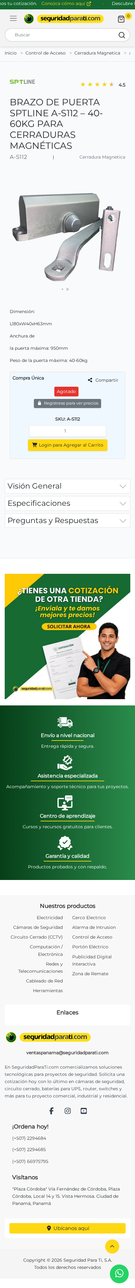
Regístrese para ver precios (70, 403)
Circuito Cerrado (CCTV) (37, 937)
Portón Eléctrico (90, 947)
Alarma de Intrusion (94, 927)
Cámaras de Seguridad (38, 927)
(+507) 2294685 (29, 1149)
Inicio (11, 53)
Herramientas (48, 990)
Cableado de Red (44, 981)
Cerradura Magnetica (97, 53)
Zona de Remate (90, 973)
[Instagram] (67, 1111)
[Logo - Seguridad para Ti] (64, 19)
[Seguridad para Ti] (67, 1037)
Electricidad (50, 917)
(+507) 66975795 (30, 1161)
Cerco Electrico (89, 917)
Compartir (106, 380)
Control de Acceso (45, 53)
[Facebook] (51, 1111)
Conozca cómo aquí (63, 3)
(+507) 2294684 (29, 1138)
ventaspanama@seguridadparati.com (67, 1052)
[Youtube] (83, 1111)
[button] (112, 1246)
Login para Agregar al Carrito (70, 445)
